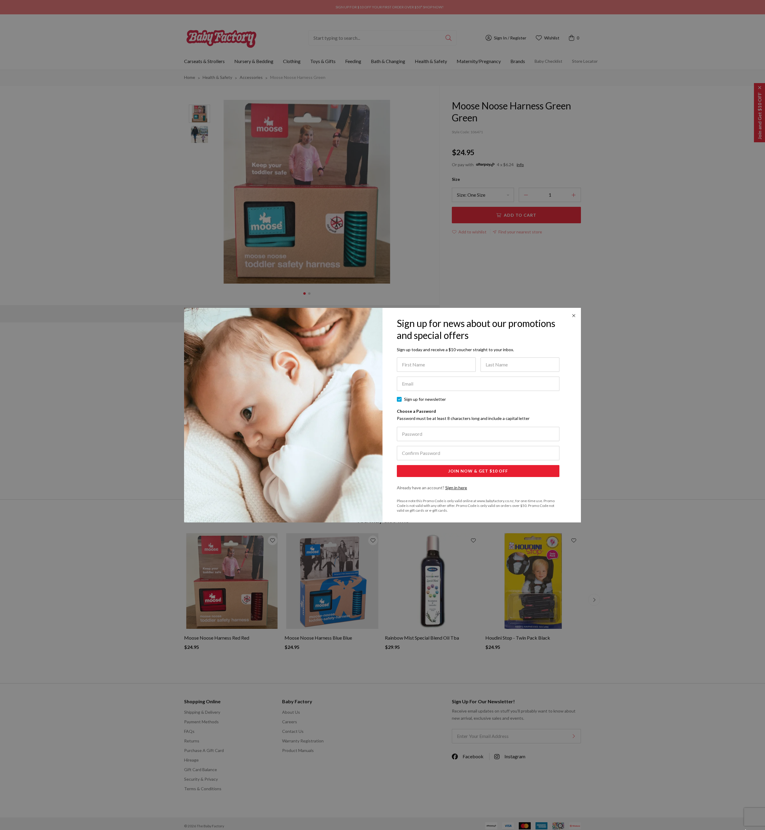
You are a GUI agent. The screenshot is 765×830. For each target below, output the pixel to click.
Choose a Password (463, 415)
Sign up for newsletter (425, 399)
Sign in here (456, 487)
